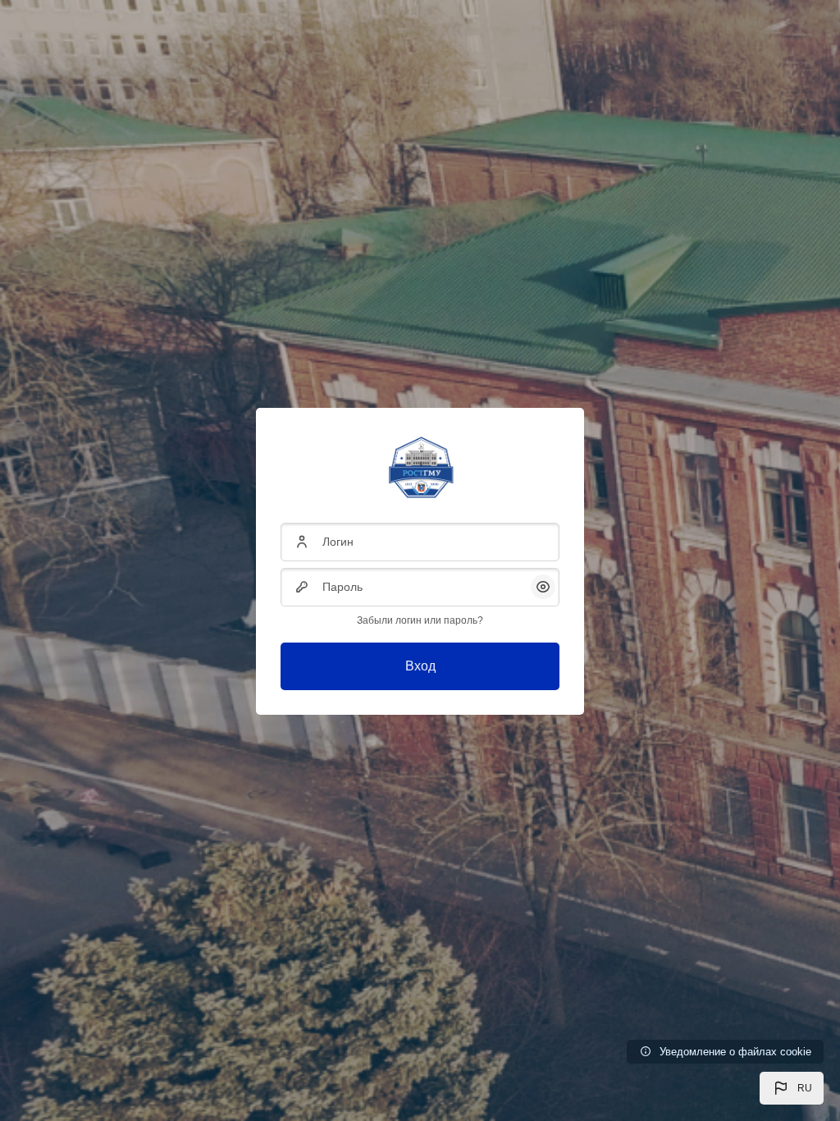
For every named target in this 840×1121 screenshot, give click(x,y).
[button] (792, 1088)
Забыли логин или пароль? (420, 620)
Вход (420, 666)
